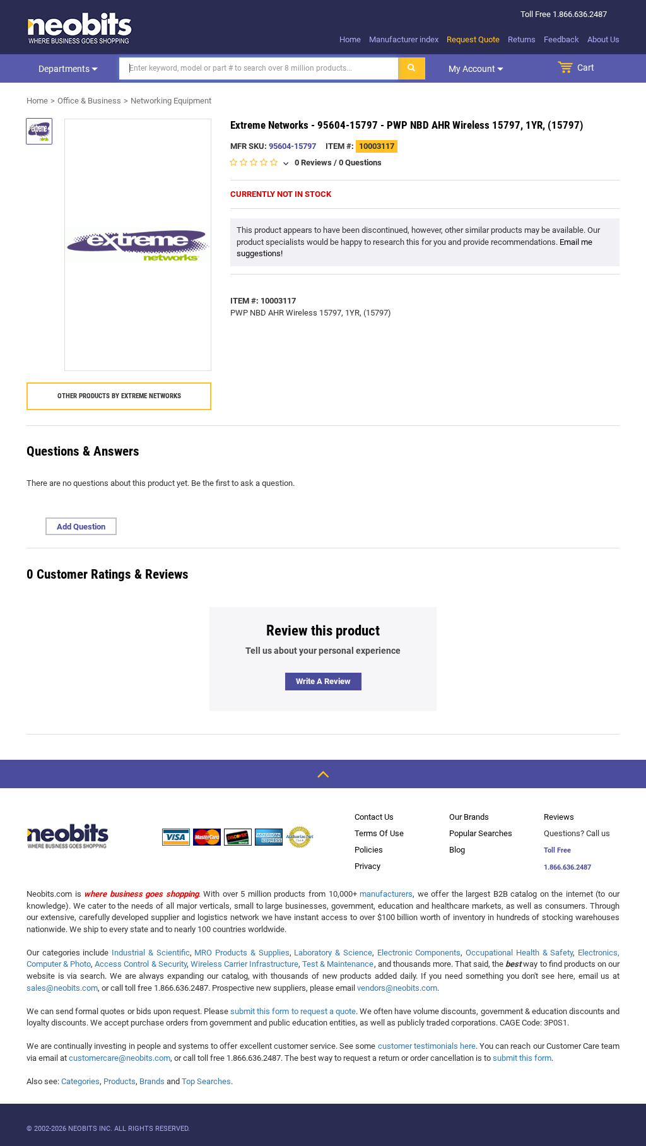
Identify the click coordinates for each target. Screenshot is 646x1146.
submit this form (522, 1058)
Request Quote (473, 39)
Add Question (81, 526)
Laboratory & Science (333, 952)
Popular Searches (480, 833)
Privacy (367, 866)
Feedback (561, 39)
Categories (80, 1081)
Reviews (559, 817)
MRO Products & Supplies (241, 952)
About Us (603, 39)
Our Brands (469, 817)
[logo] (80, 28)
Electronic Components (419, 952)
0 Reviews (313, 162)
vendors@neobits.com (397, 988)
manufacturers (386, 894)
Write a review (323, 681)
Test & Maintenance (337, 964)
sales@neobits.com (62, 988)
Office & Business (89, 100)
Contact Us (374, 817)
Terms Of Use (379, 833)
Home (350, 39)
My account (473, 69)
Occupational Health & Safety (519, 952)
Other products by (119, 396)
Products (119, 1081)
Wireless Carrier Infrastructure (244, 964)
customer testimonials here (427, 1046)
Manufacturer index (403, 39)
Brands (152, 1081)
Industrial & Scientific (150, 952)
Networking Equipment (171, 100)
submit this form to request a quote (293, 1011)
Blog (457, 849)
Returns (522, 39)
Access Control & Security (140, 964)
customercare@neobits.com (119, 1058)
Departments (64, 69)
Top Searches (206, 1081)
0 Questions (360, 162)
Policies (369, 849)
